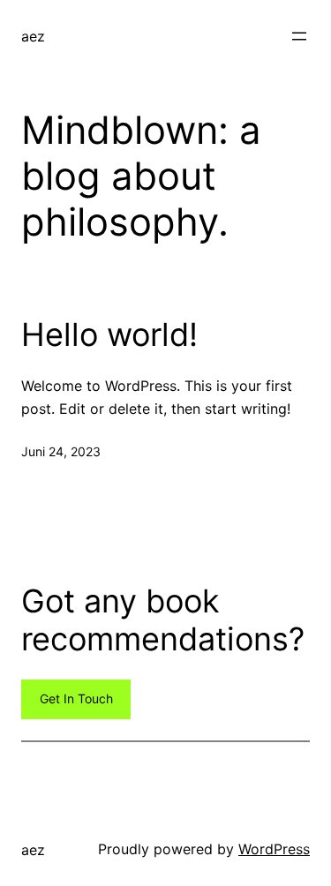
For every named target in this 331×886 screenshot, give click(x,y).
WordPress (274, 849)
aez (33, 36)
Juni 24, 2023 (61, 451)
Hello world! (109, 335)
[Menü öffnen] (299, 36)
